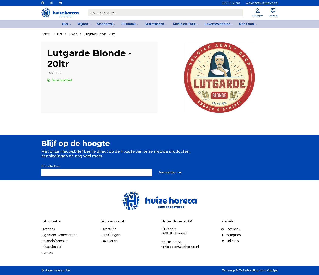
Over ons (48, 229)
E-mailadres (50, 166)
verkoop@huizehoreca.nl (262, 3)
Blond (73, 34)
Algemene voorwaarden (59, 235)
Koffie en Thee (184, 24)
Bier (65, 24)
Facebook (233, 229)
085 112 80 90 (231, 3)
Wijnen (82, 24)
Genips (272, 270)
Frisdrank (128, 24)
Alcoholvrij (105, 24)
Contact (47, 252)
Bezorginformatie (54, 241)
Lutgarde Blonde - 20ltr (100, 34)
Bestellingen (110, 235)
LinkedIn (232, 241)
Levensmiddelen (217, 24)
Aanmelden (167, 172)
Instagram (233, 235)
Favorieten (109, 241)
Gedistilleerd (154, 24)
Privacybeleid (51, 247)
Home (45, 34)
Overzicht (108, 229)
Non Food (246, 24)
